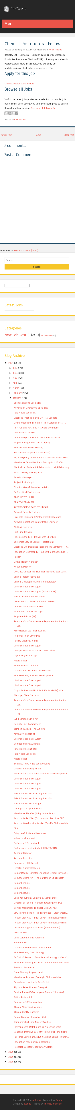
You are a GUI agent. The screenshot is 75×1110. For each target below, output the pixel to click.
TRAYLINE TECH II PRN (24, 497)
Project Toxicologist (24, 482)
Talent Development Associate (29, 596)
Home (38, 135)
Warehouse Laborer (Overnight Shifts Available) (38, 977)
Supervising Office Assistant (28, 1002)
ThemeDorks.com (53, 1103)
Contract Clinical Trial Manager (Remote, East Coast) (40, 571)
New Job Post (20, 119)
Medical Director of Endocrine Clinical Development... (41, 773)
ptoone (27, 1103)
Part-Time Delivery (23, 532)
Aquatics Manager (23, 477)
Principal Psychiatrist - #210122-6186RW (34, 650)
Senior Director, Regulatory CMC (30, 1017)
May (15, 378)
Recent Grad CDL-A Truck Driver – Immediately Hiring (40, 917)
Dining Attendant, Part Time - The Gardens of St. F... (40, 422)
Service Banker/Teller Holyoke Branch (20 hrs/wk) (39, 992)
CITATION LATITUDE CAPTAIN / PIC (29, 729)
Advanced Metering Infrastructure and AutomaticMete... (42, 962)
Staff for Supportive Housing (28, 447)
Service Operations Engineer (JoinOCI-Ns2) (36, 907)
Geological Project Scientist (28, 808)
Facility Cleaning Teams (26, 640)
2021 (10, 363)
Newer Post (6, 135)
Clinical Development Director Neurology (35, 581)
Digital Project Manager (26, 561)
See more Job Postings (43, 108)
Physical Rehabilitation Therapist (30, 987)
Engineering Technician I (26, 843)
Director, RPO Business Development (32, 670)
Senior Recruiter (22, 883)
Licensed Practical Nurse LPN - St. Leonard (35, 417)
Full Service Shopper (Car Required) (32, 452)
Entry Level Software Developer (30, 833)
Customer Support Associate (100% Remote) (37, 927)
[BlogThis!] (9, 113)
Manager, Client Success (26, 695)
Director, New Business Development (33, 947)
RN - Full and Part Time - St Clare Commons (36, 427)
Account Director (22, 566)
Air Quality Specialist (24, 734)
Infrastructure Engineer (25, 748)
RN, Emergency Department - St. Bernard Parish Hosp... (42, 457)
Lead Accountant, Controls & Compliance (35, 897)
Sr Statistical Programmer (27, 492)
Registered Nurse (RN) (25, 616)
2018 (10, 1061)
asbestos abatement (24, 838)
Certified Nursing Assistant (27, 743)
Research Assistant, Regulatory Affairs (33, 1047)
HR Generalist (21, 942)
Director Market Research (27, 868)
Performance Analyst (24, 432)
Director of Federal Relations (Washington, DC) (38, 902)
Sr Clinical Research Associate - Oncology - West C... (41, 957)
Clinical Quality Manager (26, 1012)
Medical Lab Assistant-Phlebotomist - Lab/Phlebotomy (41, 467)
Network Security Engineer (27, 512)
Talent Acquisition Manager (28, 803)
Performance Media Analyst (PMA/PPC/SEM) (35, 848)
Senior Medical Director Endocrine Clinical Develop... (41, 873)
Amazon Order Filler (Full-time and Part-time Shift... (40, 818)
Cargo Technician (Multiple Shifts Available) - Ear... (39, 690)
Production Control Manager (28, 611)
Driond (59, 1100)
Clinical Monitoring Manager (28, 1007)
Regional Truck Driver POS (27, 635)
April (15, 383)
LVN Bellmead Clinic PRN (26, 719)
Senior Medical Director (26, 665)
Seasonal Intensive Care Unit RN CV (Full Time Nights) (41, 1032)
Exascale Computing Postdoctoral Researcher (37, 517)
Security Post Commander (27, 724)
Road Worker (20, 932)
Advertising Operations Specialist (31, 407)
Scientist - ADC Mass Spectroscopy (32, 763)
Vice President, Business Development (33, 675)
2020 (10, 1051)
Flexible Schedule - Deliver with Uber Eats (35, 537)
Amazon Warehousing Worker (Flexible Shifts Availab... (41, 823)
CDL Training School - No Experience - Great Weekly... (41, 912)
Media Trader (20, 660)
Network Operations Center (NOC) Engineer (36, 522)
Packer (17, 556)
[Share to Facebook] (16, 113)
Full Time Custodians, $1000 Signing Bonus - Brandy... (41, 1036)
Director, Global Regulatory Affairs (31, 487)
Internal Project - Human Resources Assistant (37, 437)
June (15, 373)
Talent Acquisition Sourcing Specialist (33, 793)
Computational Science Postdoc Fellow (34, 601)
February (17, 393)
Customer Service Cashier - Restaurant (34, 541)
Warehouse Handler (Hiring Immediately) (35, 813)
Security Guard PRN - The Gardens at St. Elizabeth (39, 877)
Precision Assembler (24, 967)
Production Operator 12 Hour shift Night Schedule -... (41, 552)
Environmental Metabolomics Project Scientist (37, 1027)
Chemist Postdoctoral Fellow (32, 44)
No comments (55, 49)
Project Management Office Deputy (32, 442)
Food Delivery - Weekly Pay (28, 472)
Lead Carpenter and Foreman (29, 937)
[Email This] (6, 113)
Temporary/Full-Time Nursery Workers (33, 1022)
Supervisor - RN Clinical (26, 863)
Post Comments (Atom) (26, 250)
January (17, 397)
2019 (10, 1056)
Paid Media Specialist (24, 412)
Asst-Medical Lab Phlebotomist (30, 630)
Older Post (69, 135)
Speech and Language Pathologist (31, 982)
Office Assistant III (23, 997)
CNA (16, 828)
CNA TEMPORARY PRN (24, 502)
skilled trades (47, 336)
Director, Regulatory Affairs (27, 768)
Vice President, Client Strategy (29, 952)
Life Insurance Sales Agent (27, 586)
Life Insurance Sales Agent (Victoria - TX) (35, 591)
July (15, 368)
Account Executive (23, 858)
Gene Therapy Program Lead (28, 972)
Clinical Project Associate (27, 576)
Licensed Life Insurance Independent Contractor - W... (41, 546)
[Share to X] (13, 113)
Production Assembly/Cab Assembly (32, 1042)
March (16, 387)
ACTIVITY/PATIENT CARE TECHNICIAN (31, 507)
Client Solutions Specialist (27, 402)
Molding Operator (23, 527)
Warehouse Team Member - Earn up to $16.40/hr (39, 462)
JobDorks (18, 8)
